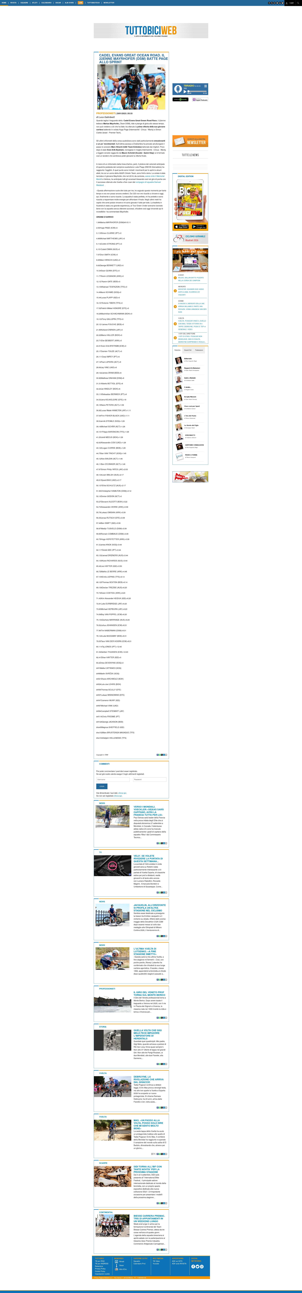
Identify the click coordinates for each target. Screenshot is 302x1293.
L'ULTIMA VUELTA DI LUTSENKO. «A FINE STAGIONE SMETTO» (145, 951)
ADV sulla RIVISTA (179, 1263)
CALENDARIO (46, 3)
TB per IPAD (100, 1261)
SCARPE (103, 1163)
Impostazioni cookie (102, 1274)
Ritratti (121, 1261)
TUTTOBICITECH (93, 3)
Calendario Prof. (140, 1263)
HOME (4, 3)
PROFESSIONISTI (105, 113)
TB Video (156, 1261)
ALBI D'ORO (69, 3)
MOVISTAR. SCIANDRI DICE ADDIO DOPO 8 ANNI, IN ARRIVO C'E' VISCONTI (191, 292)
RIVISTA (13, 3)
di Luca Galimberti (105, 116)
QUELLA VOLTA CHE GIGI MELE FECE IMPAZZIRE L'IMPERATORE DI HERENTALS (148, 1034)
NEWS (102, 803)
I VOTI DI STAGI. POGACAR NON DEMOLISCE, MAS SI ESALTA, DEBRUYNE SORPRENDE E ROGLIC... (192, 339)
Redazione (99, 1266)
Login (291, 2)
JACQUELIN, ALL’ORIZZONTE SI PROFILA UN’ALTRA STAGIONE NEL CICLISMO (150, 907)
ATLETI (34, 3)
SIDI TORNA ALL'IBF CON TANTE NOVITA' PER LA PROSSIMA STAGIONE (148, 1169)
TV (100, 852)
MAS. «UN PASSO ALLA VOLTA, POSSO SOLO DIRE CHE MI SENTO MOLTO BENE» (148, 1124)
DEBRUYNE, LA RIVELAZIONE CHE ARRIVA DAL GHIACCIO (149, 1079)
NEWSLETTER (109, 3)
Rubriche (177, 350)
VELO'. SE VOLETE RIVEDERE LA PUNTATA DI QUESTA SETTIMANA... (148, 858)
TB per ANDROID (101, 1263)
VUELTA (103, 1073)
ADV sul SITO (177, 1261)
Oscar (121, 1265)
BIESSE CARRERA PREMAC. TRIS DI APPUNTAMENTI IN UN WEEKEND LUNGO (149, 1218)
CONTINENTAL (106, 1212)
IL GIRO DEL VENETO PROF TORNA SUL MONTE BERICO (149, 994)
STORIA (102, 1026)
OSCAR (58, 3)
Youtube (156, 1263)
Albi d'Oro (123, 1269)
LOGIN (102, 786)
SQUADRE (24, 3)
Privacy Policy (100, 1268)
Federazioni (199, 350)
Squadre (137, 1261)
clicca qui (122, 793)
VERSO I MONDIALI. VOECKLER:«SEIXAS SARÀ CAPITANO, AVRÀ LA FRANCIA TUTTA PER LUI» (149, 810)
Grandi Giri (187, 350)
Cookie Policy (100, 1271)
